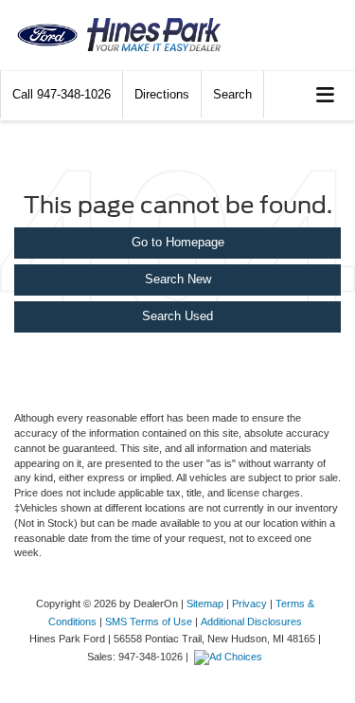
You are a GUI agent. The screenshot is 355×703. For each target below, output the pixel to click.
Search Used (177, 316)
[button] (61, 94)
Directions (161, 94)
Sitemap (204, 603)
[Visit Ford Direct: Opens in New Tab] (230, 656)
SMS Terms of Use (148, 621)
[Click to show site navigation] (325, 95)
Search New (178, 279)
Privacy (249, 603)
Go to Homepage (178, 242)
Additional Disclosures (251, 621)
